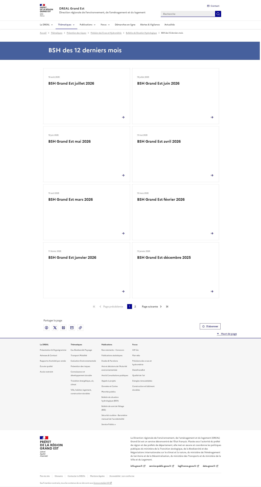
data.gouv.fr (209, 466)
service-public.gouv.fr (160, 466)
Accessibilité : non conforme (122, 476)
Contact (215, 6)
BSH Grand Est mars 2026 (70, 199)
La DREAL (45, 24)
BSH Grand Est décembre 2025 (164, 257)
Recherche (218, 14)
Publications (86, 24)
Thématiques (64, 24)
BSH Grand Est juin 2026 (158, 83)
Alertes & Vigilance (150, 24)
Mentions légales (97, 476)
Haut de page (228, 334)
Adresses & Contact (48, 355)
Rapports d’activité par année (53, 361)
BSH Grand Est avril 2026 (159, 141)
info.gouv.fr (136, 466)
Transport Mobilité (79, 355)
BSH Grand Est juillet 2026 (71, 83)
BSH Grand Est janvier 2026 (72, 257)
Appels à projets (109, 381)
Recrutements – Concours (113, 350)
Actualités (169, 24)
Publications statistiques (112, 355)
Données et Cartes (110, 386)
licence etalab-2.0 (101, 483)
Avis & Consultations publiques (115, 375)
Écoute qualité (46, 366)
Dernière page (167, 306)
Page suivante (150, 306)
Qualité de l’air (138, 375)
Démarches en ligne (125, 24)
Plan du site (45, 476)
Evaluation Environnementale (83, 361)
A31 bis (135, 350)
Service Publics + (109, 424)
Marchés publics (109, 391)
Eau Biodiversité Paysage (81, 350)
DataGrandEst (138, 370)
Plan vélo (136, 355)
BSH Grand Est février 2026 (161, 199)
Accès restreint (46, 371)
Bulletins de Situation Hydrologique (141, 33)
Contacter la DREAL (76, 476)
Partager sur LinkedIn (63, 328)
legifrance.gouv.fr (187, 466)
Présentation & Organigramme (53, 350)
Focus (103, 24)
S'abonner (212, 326)
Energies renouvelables (142, 381)
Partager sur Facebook (47, 328)
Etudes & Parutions (110, 361)
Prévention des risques (76, 33)
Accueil (43, 33)
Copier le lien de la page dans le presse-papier (80, 328)
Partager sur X (55, 328)
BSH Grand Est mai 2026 (69, 141)
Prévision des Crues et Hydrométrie (106, 33)
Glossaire (59, 476)
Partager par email (72, 328)
